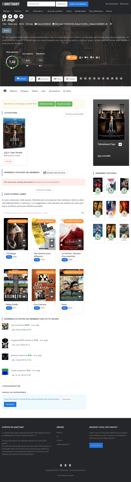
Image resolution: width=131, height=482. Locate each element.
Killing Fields (12, 304)
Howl (64, 304)
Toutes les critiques (43, 190)
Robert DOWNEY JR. (99, 24)
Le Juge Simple (14, 152)
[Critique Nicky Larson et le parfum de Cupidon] (98, 230)
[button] (32, 79)
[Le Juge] (111, 122)
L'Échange (11, 253)
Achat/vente (80, 11)
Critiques (24, 91)
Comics (17, 11)
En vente (67, 91)
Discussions (54, 91)
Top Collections (96, 11)
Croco (13, 325)
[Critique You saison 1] (111, 230)
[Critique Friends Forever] (124, 184)
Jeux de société (54, 11)
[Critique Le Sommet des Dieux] (111, 184)
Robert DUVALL (82, 24)
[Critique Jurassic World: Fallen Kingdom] (124, 230)
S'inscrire (124, 4)
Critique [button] (71, 79)
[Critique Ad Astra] (111, 207)
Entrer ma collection (78, 4)
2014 (21, 24)
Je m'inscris (96, 445)
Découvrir (62, 4)
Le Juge (36, 325)
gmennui (14, 355)
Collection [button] (44, 79)
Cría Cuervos (40, 304)
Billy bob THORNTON (64, 24)
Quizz (69, 11)
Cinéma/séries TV (63, 444)
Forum (109, 11)
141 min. (29, 24)
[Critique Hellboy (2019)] (124, 207)
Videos (35, 91)
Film (5, 24)
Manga (6, 11)
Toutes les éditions (74, 114)
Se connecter (112, 4)
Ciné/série (37, 11)
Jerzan (14, 371)
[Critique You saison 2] (98, 207)
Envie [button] (58, 79)
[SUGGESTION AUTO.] (16, 237)
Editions (13, 91)
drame (6, 31)
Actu (43, 91)
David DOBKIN (44, 24)
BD (27, 11)
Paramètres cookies (65, 475)
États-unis (13, 24)
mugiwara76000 (17, 340)
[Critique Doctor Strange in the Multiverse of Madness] (98, 184)
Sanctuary (64, 470)
